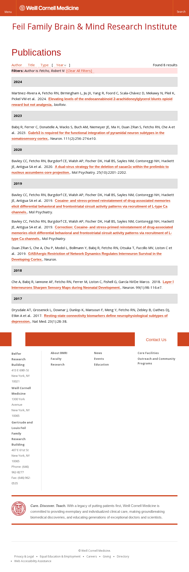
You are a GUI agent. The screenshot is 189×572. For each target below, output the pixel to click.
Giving (107, 556)
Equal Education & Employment (60, 556)
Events (99, 359)
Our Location (18, 339)
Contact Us (156, 339)
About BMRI (59, 353)
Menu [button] (8, 12)
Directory (123, 556)
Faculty (56, 359)
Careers (91, 556)
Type (44, 65)
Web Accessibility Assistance (32, 561)
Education (101, 364)
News (98, 353)
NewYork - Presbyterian (133, 534)
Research (58, 364)
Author (17, 65)
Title (31, 65)
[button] (181, 8)
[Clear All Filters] (79, 70)
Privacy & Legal (24, 556)
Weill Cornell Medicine (61, 534)
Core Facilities (148, 353)
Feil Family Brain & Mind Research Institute (94, 26)
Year (60, 65)
